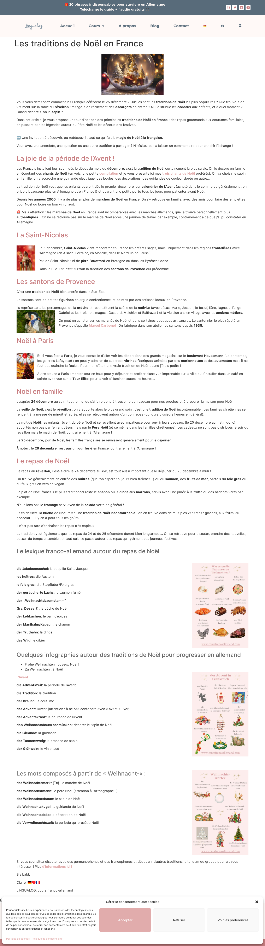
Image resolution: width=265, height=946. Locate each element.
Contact (181, 26)
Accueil (67, 26)
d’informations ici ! (57, 866)
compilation (108, 173)
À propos (127, 26)
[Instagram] (228, 7)
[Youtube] (248, 7)
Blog (154, 26)
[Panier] (222, 26)
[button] (257, 902)
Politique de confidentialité (47, 938)
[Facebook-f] (234, 7)
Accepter (125, 920)
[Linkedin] (241, 7)
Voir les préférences (233, 920)
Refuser (179, 920)
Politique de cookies (18, 938)
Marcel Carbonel (103, 325)
